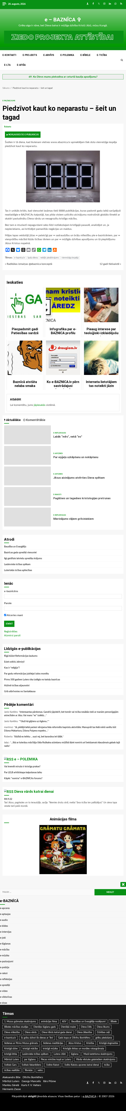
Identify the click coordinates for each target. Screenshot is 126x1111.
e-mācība (4, 950)
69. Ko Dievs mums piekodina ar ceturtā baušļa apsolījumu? (63, 76)
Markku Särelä (10, 1085)
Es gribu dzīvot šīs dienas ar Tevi (37, 1038)
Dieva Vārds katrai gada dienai (57, 1032)
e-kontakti (9, 55)
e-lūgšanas (5, 944)
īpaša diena (33, 258)
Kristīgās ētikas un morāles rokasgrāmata (83, 1049)
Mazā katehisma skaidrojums (98, 1054)
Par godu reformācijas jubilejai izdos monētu (26, 674)
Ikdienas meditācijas (53, 1043)
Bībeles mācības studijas (16, 1027)
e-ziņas (3, 1003)
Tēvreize (28, 1070)
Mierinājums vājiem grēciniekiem (27, 517)
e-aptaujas (5, 914)
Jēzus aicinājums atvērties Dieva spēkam (27, 475)
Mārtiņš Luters (11, 1059)
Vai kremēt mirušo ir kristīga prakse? (22, 766)
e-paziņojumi (8, 101)
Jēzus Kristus (74, 1043)
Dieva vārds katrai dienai (34, 791)
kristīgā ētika (10, 1054)
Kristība (90, 1043)
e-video (4, 991)
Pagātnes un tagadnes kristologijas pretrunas (27, 496)
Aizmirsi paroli (12, 635)
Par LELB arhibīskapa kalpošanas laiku (23, 772)
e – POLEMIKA (26, 759)
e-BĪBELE (85, 55)
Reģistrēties (10, 631)
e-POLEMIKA (67, 55)
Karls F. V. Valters (31, 1085)
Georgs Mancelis (31, 1081)
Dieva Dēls (86, 1027)
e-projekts (30, 55)
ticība (107, 1065)
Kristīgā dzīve (11, 1049)
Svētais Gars (10, 1065)
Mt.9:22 (8, 799)
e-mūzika (4, 956)
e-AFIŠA (21, 65)
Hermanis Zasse (11, 1089)
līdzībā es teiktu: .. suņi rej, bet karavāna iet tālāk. (38, 737)
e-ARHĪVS (48, 55)
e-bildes (4, 926)
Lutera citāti (60, 1054)
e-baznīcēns (11, 591)
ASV (64, 1021)
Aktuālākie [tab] (13, 420)
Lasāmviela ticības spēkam (17, 564)
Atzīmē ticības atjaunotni (17, 685)
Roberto (8, 127)
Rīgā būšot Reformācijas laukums (20, 656)
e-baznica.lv (19, 258)
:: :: (89, 1096)
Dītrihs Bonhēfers (33, 1077)
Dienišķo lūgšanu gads (44, 1027)
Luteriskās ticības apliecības (18, 570)
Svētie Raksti (52, 1065)
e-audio (4, 920)
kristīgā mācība (30, 1049)
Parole (8, 603)
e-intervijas (5, 932)
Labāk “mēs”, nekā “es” (27, 434)
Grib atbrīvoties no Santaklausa (19, 691)
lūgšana (74, 1054)
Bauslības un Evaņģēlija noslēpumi (88, 1021)
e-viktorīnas (6, 997)
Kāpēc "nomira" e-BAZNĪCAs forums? (23, 778)
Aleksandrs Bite (11, 1077)
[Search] (122, 60)
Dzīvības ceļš (103, 1032)
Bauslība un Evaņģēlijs (15, 547)
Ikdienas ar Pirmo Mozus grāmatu (21, 1043)
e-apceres (58, 453)
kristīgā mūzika (50, 1049)
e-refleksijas (59, 433)
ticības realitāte (12, 1070)
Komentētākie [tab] (35, 420)
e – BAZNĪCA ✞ (63, 19)
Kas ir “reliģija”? (12, 668)
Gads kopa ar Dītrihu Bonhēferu (74, 1038)
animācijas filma (49, 1021)
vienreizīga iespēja (70, 258)
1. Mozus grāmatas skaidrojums (20, 1021)
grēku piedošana (103, 1038)
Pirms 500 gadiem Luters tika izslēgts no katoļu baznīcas (32, 680)
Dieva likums (103, 1027)
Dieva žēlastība (84, 1032)
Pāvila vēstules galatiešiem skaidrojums (95, 1059)
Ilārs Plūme (49, 1081)
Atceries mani (14, 615)
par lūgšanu (30, 1059)
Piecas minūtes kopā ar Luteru (56, 1059)
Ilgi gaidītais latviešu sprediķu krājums (23, 558)
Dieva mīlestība (12, 1032)
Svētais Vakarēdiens (31, 1065)
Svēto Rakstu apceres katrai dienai (81, 1065)
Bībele (114, 1021)
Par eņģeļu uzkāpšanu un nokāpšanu (27, 455)
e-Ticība (102, 55)
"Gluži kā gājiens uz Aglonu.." (34, 721)
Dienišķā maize (68, 1027)
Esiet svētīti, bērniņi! (14, 662)
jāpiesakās (39, 405)
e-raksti (57, 494)
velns (40, 1070)
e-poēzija (4, 967)
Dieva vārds (31, 1032)
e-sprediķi (5, 985)
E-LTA (7, 65)
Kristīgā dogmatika (108, 1043)
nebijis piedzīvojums (49, 258)
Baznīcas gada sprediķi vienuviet (20, 552)
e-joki (3, 938)
